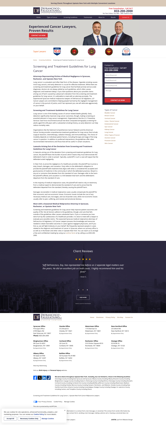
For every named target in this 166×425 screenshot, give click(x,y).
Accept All (10, 418)
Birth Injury (43, 370)
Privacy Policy (110, 317)
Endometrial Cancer (111, 124)
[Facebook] (35, 378)
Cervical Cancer (110, 118)
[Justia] (49, 378)
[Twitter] (40, 378)
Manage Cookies (69, 402)
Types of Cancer (52, 17)
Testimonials (88, 17)
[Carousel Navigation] (83, 290)
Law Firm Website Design (122, 420)
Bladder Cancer (110, 113)
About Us (101, 17)
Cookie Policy (58, 402)
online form (70, 233)
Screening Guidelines (70, 17)
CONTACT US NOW (118, 100)
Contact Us (125, 17)
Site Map (120, 317)
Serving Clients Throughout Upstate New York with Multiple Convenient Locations (83, 3)
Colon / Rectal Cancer (112, 121)
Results (113, 17)
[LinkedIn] (44, 378)
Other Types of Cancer (112, 135)
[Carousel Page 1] (79, 290)
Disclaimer (100, 317)
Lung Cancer (109, 132)
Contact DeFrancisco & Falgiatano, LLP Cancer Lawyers (116, 11)
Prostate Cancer (110, 140)
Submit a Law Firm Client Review (83, 303)
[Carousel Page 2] (83, 290)
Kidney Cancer (109, 129)
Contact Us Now (38, 35)
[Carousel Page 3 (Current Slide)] (87, 290)
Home (38, 17)
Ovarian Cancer (110, 138)
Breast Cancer (109, 116)
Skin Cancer (109, 143)
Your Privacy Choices (45, 402)
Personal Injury (55, 370)
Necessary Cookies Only (29, 418)
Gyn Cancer (108, 127)
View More (83, 297)
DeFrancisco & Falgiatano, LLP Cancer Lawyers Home (47, 10)
